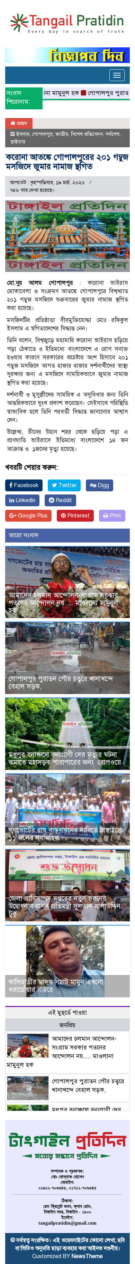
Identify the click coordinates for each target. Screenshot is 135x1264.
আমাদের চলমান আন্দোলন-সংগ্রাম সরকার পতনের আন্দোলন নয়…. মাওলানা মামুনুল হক (63, 603)
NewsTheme (87, 1256)
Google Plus (32, 515)
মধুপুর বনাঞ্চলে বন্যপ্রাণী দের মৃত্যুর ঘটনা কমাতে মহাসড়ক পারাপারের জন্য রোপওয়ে (66, 758)
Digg (102, 485)
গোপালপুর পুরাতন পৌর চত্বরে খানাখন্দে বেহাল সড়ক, (61, 682)
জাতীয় (61, 134)
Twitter (66, 485)
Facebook (25, 485)
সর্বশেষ (112, 134)
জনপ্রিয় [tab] (67, 1025)
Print (114, 515)
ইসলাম (22, 134)
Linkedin (24, 500)
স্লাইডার (17, 142)
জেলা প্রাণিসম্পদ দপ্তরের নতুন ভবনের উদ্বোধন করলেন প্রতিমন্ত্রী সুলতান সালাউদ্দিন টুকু (64, 906)
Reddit (63, 500)
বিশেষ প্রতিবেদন (87, 134)
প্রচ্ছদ (21, 123)
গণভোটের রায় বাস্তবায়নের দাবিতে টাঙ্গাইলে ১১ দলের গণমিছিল (65, 834)
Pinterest (78, 515)
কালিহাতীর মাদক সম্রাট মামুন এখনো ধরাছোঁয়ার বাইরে (56, 986)
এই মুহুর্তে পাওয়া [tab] (67, 1012)
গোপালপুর (42, 134)
